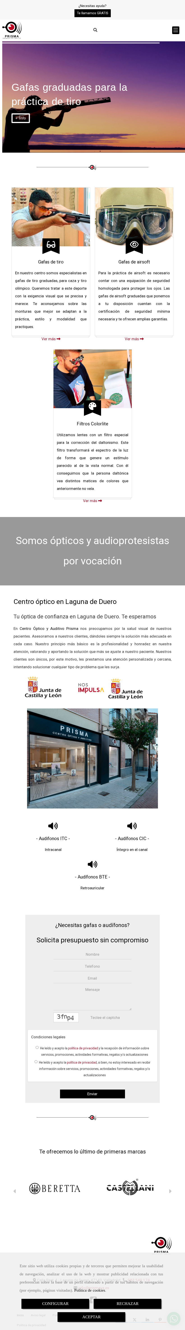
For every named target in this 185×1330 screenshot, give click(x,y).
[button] (92, 13)
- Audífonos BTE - (92, 877)
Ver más (49, 339)
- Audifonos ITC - (53, 838)
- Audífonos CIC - (132, 838)
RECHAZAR (128, 1303)
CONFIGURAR (55, 1303)
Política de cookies (89, 1290)
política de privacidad (83, 1048)
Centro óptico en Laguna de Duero (65, 602)
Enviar (92, 1094)
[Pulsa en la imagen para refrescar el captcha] (66, 1017)
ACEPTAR (91, 1317)
